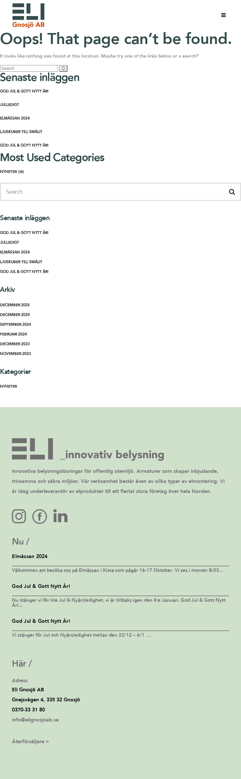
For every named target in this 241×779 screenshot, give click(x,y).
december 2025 (15, 305)
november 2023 (15, 354)
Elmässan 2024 (15, 118)
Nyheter (8, 172)
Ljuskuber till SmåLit (21, 132)
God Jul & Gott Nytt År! (24, 91)
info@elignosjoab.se (35, 720)
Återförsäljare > (30, 741)
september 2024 (15, 325)
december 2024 (15, 315)
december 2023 (15, 344)
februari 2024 (13, 334)
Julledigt (9, 105)
